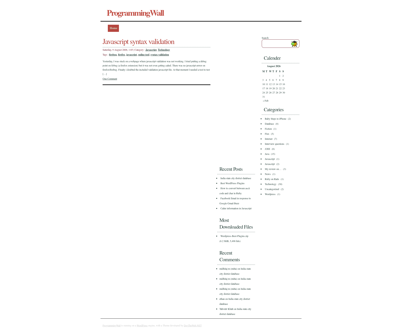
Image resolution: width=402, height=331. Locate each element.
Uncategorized (272, 189)
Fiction (268, 128)
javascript (131, 54)
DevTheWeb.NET (192, 325)
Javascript (151, 50)
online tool (143, 54)
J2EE (267, 148)
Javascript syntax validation (138, 41)
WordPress (142, 325)
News (268, 174)
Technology (164, 50)
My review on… (273, 169)
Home (113, 28)
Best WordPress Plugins (232, 183)
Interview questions (274, 143)
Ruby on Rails (272, 179)
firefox (121, 54)
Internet (268, 138)
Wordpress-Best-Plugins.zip (234, 236)
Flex (267, 133)
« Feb (265, 100)
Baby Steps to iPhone (275, 118)
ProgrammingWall (135, 12)
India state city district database (235, 178)
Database (269, 123)
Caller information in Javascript (235, 208)
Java (267, 153)
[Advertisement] (234, 99)
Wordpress (270, 194)
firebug (113, 54)
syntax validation (160, 54)
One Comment (110, 78)
